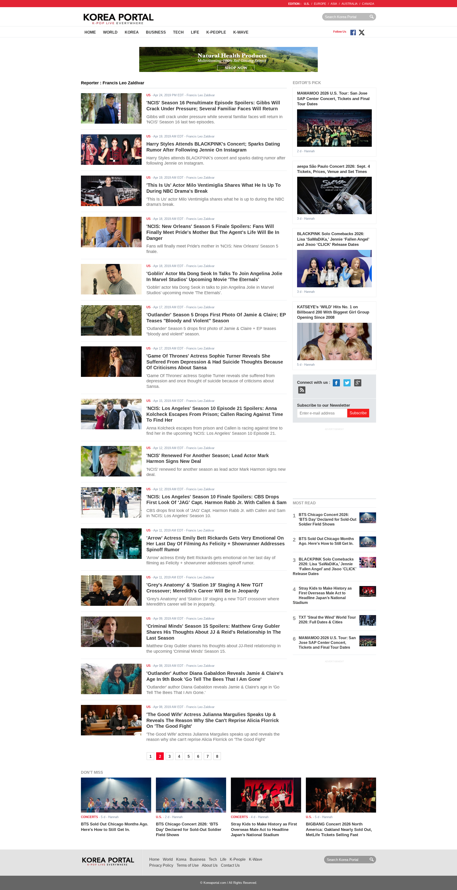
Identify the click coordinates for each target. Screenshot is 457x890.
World (110, 32)
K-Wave (240, 32)
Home (90, 32)
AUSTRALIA (350, 3)
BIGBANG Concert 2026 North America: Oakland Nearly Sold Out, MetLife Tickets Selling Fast (339, 829)
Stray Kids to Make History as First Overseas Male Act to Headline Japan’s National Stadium (264, 829)
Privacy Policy (161, 865)
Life (195, 32)
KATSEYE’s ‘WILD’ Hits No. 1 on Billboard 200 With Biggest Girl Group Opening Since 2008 (333, 312)
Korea (132, 32)
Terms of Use (188, 865)
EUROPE (320, 3)
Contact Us (230, 865)
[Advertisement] (334, 463)
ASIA (334, 3)
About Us (210, 865)
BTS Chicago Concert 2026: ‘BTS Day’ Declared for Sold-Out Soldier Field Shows (327, 519)
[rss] (302, 389)
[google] (358, 382)
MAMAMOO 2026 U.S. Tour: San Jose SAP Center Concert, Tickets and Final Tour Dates (333, 98)
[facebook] (336, 382)
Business (156, 32)
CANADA (368, 3)
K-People (216, 32)
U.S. (306, 3)
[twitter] (347, 382)
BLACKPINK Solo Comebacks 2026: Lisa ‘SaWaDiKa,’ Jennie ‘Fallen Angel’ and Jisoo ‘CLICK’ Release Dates (333, 239)
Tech (178, 32)
